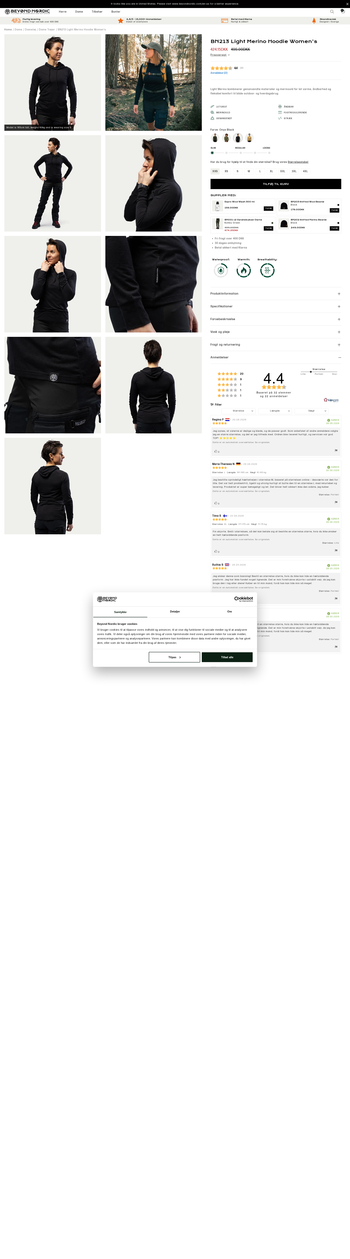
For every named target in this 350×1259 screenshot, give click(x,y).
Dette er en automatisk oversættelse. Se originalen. (241, 442)
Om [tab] (229, 611)
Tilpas (172, 657)
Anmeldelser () (219, 73)
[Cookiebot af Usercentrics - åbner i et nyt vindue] (237, 599)
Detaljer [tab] (175, 611)
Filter (218, 404)
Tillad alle (227, 657)
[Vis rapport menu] (336, 451)
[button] (175, 4)
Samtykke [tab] (120, 611)
